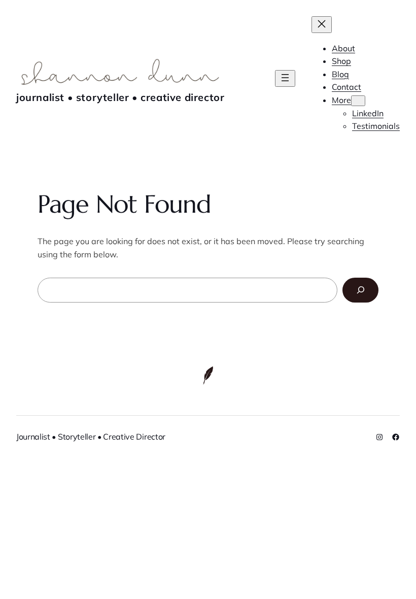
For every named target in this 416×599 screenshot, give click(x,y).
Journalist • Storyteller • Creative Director (120, 97)
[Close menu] (321, 24)
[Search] (360, 290)
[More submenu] (358, 100)
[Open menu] (285, 78)
